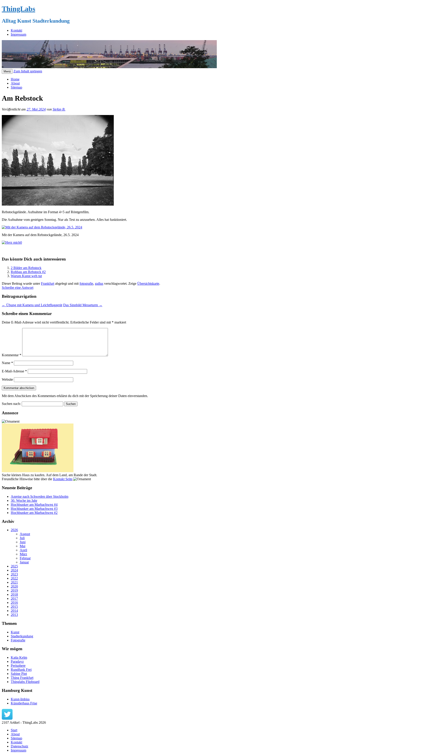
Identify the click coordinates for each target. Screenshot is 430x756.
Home (15, 79)
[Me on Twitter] (7, 718)
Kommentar (11, 355)
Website (7, 379)
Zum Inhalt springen (27, 71)
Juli (22, 538)
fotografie (86, 283)
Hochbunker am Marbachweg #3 (34, 509)
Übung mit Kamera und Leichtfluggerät (32, 305)
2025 (14, 566)
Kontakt (16, 30)
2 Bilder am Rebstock (26, 268)
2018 (14, 594)
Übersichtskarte (148, 283)
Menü (7, 71)
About (15, 83)
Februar (25, 558)
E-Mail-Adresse (14, 371)
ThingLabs (18, 9)
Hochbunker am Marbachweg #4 (34, 504)
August (25, 534)
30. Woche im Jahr (24, 500)
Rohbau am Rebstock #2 (28, 272)
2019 (14, 590)
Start (14, 730)
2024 (14, 570)
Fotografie (18, 640)
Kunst (15, 632)
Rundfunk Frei (21, 669)
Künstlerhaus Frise (24, 703)
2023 (14, 574)
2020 (14, 586)
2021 (14, 582)
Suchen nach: (11, 404)
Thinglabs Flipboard (25, 682)
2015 (14, 606)
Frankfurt (47, 283)
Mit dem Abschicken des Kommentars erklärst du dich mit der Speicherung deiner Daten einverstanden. (75, 396)
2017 (14, 598)
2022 (14, 578)
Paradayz (17, 661)
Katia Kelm (19, 657)
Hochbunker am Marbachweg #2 (34, 513)
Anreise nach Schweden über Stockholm (39, 496)
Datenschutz (19, 746)
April (23, 550)
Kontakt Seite (62, 479)
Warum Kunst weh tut (26, 276)
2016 (14, 602)
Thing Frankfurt (22, 678)
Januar (24, 562)
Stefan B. (59, 109)
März (23, 554)
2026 (14, 530)
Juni (23, 542)
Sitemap (16, 87)
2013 (14, 615)
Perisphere (18, 665)
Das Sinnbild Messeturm (82, 305)
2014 (14, 611)
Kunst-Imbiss (20, 699)
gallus (99, 283)
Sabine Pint (19, 674)
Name (7, 363)
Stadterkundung (22, 636)
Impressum (18, 34)
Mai (22, 546)
